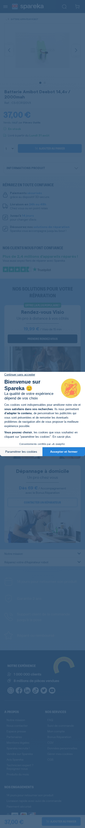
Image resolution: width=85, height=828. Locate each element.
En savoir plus (62, 436)
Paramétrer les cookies (21, 451)
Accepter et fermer (63, 451)
